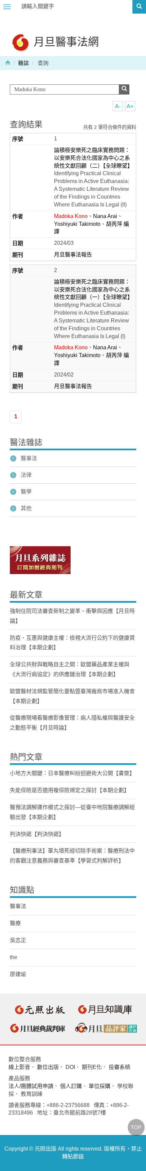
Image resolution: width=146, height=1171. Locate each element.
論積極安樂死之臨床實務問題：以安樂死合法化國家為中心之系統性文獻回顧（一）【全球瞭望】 (93, 289)
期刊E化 (92, 1067)
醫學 (26, 492)
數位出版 (48, 1067)
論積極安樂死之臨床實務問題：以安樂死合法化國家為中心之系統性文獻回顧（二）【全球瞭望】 (93, 158)
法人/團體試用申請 (30, 1086)
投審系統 (119, 1067)
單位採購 (99, 1086)
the (13, 957)
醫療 (15, 923)
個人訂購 (71, 1086)
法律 (26, 475)
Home (8, 62)
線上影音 (19, 1067)
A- (118, 106)
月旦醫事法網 (65, 41)
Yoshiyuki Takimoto (77, 224)
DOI (70, 1067)
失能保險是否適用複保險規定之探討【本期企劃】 (69, 790)
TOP (136, 1127)
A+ (130, 106)
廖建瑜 (18, 974)
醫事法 (29, 458)
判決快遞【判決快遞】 (37, 834)
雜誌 (23, 63)
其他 (26, 508)
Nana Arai (105, 216)
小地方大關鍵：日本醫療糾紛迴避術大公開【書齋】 (72, 773)
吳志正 (18, 940)
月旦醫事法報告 (73, 254)
